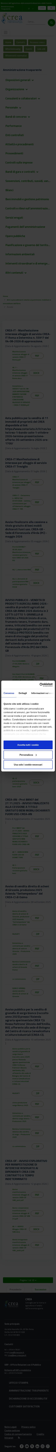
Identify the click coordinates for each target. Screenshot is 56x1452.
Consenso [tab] (8, 693)
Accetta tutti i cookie (28, 745)
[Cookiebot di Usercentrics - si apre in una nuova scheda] (40, 685)
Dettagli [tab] (23, 693)
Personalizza (26, 754)
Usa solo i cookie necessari (28, 764)
